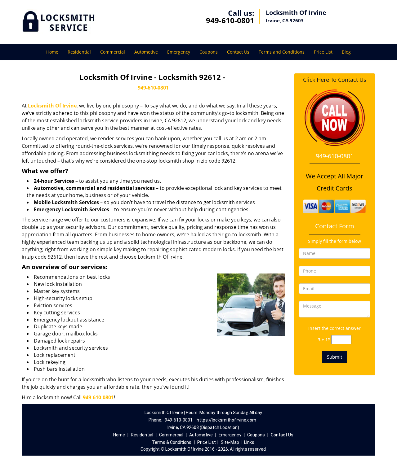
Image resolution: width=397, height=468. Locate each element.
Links (249, 442)
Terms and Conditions (282, 52)
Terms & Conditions (171, 442)
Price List (323, 52)
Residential (79, 52)
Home (52, 52)
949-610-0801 (230, 20)
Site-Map (230, 442)
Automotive (146, 52)
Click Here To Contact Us (334, 80)
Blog (346, 52)
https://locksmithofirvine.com (226, 420)
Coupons (208, 52)
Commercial (112, 52)
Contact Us (238, 52)
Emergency (178, 52)
